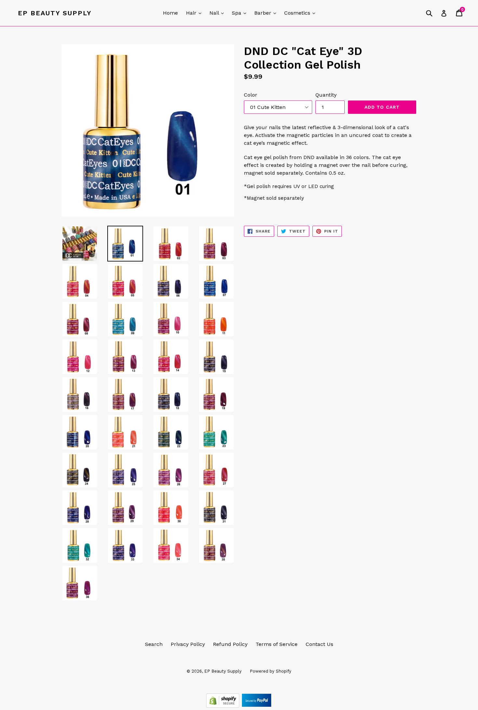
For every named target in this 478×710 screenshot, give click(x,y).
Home (170, 13)
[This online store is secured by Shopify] (223, 706)
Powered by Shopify (270, 671)
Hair (195, 12)
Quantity (326, 95)
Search (154, 644)
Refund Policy (230, 644)
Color (250, 95)
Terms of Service (277, 644)
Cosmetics (301, 12)
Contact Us (319, 644)
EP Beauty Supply (55, 13)
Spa (240, 12)
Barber (266, 12)
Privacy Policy (188, 644)
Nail (218, 12)
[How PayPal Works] (256, 706)
